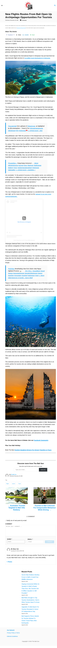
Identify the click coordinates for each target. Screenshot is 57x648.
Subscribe (43, 469)
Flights (7, 483)
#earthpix (11, 275)
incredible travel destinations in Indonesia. (37, 58)
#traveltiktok (36, 271)
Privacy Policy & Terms (13, 633)
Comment (8, 524)
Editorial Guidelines (12, 636)
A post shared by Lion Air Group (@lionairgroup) (24, 240)
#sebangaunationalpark (25, 167)
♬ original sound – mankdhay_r (25, 170)
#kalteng (10, 167)
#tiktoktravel (12, 130)
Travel (19, 483)
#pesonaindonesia (18, 273)
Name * (9, 539)
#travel (42, 271)
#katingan (30, 165)
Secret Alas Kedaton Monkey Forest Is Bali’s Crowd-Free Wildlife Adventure (30, 577)
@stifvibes (11, 268)
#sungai (20, 165)
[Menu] (2, 5)
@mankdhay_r (12, 163)
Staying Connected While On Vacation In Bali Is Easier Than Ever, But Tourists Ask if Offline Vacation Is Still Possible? (30, 588)
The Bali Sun (13, 474)
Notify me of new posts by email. (17, 520)
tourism (13, 483)
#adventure (31, 275)
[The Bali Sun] (28, 5)
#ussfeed (24, 275)
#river (25, 165)
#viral (36, 275)
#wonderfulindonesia (31, 273)
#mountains (17, 275)
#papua (10, 273)
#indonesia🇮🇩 (23, 130)
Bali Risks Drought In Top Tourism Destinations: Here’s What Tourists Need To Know (30, 600)
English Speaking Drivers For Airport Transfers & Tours (33, 450)
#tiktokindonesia (13, 165)
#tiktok (36, 163)
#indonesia (35, 167)
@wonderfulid (12, 126)
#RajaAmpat (31, 126)
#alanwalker (11, 170)
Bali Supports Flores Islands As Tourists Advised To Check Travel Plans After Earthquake (30, 619)
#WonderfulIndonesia (36, 128)
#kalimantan (37, 165)
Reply (10, 561)
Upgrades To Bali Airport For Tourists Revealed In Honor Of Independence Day (30, 609)
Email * (30, 539)
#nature (40, 273)
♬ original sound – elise (35, 130)
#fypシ (30, 271)
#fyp (17, 130)
